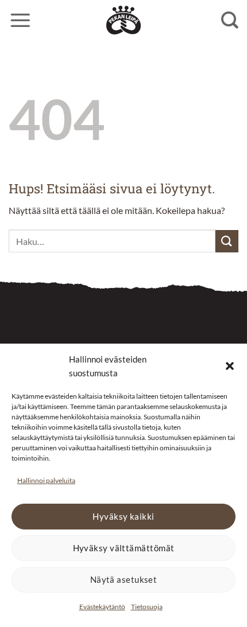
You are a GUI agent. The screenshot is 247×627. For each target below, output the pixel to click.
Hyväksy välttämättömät (124, 548)
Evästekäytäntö (102, 606)
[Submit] (226, 241)
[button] (230, 366)
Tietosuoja (147, 606)
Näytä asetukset (123, 579)
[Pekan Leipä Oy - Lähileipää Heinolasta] (123, 20)
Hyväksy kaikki (123, 516)
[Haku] (229, 20)
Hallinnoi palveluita (46, 480)
